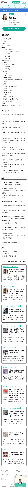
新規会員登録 (16, 2)
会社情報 (3, 479)
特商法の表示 (4, 475)
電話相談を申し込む (14, 28)
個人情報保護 (4, 471)
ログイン (24, 2)
